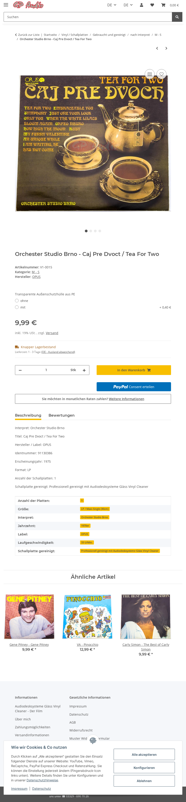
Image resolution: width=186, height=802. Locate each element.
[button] (141, 5)
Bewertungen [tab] (62, 415)
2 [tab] (90, 231)
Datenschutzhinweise (42, 780)
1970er (85, 525)
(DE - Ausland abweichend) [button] (58, 352)
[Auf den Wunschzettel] (161, 74)
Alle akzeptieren (144, 754)
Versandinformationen (32, 735)
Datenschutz (41, 788)
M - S (35, 272)
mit (95, 307)
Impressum (19, 788)
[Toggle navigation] (6, 3)
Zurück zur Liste (28, 35)
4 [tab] (99, 231)
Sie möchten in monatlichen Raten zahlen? (93, 399)
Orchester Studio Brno (94, 517)
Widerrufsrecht (81, 730)
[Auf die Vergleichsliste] (150, 74)
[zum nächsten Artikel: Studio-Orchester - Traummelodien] (166, 48)
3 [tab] (95, 231)
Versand (52, 333)
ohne (24, 301)
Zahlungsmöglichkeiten (32, 727)
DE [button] (109, 4)
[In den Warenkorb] (18, 63)
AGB (72, 722)
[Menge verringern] (20, 370)
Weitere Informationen (126, 399)
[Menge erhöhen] (84, 370)
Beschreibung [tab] (28, 415)
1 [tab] (86, 231)
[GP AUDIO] (28, 5)
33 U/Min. (87, 542)
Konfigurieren (144, 768)
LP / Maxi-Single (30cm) (94, 508)
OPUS (84, 534)
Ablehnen (144, 781)
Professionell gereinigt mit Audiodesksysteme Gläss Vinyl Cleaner (120, 550)
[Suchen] (177, 17)
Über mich (23, 719)
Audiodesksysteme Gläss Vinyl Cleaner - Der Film (38, 708)
